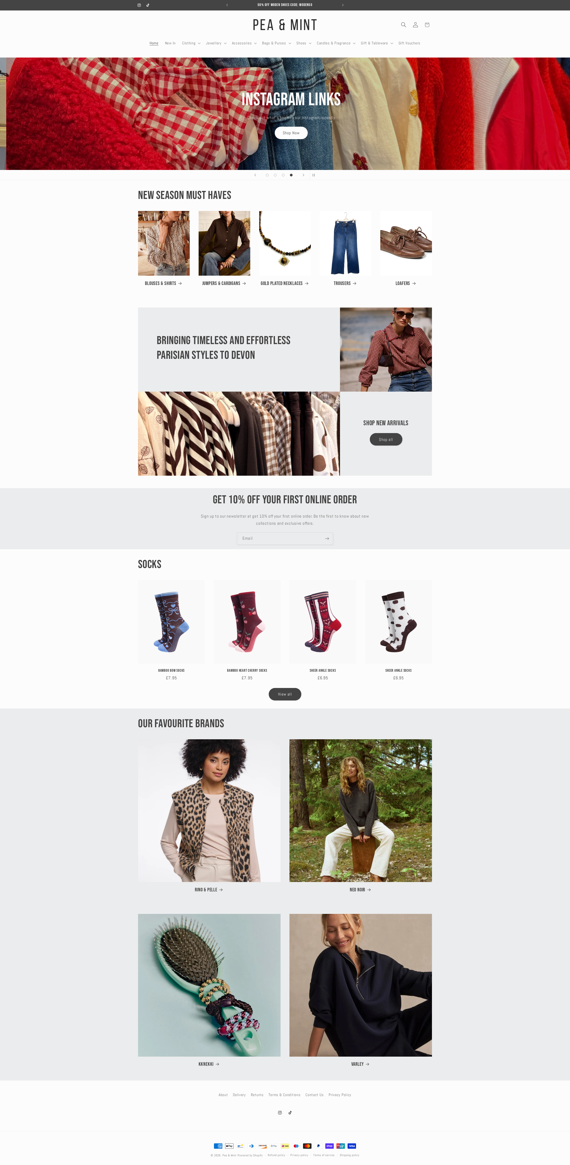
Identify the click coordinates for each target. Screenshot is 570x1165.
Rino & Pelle (206, 890)
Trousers (342, 283)
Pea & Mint (229, 1155)
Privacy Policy (340, 1095)
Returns (257, 1095)
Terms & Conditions (284, 1095)
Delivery (239, 1095)
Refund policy (276, 1155)
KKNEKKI (206, 1064)
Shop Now (285, 128)
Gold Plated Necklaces (282, 283)
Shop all (386, 439)
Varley (357, 1064)
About (223, 1095)
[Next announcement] (343, 5)
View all (285, 694)
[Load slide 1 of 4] (267, 175)
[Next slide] (303, 175)
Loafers (403, 283)
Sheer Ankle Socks (323, 670)
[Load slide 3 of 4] (283, 175)
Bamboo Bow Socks (171, 670)
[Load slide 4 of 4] (291, 175)
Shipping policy (349, 1155)
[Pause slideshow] (315, 175)
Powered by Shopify (250, 1155)
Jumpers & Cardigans (221, 283)
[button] (191, 43)
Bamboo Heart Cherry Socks (247, 670)
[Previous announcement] (227, 5)
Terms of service (324, 1155)
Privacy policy (299, 1155)
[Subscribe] (327, 538)
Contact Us (314, 1095)
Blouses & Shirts (160, 283)
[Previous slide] (255, 175)
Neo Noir (357, 890)
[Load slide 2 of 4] (275, 175)
